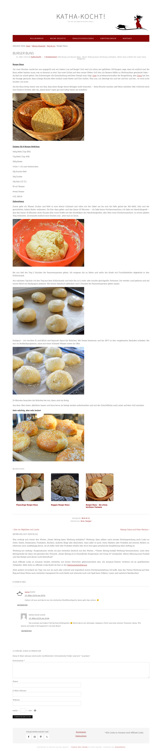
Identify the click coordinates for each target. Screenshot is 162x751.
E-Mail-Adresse (19, 690)
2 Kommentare (50, 57)
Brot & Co (86, 518)
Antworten (22, 605)
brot (82, 521)
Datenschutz (80, 736)
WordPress (120, 747)
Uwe (94, 75)
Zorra (139, 75)
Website (16, 700)
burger (88, 521)
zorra (27, 592)
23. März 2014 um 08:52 (35, 595)
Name (15, 681)
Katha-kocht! (81, 16)
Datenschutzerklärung (77, 565)
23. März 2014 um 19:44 (39, 618)
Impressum (81, 732)
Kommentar (19, 660)
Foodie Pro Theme (79, 747)
